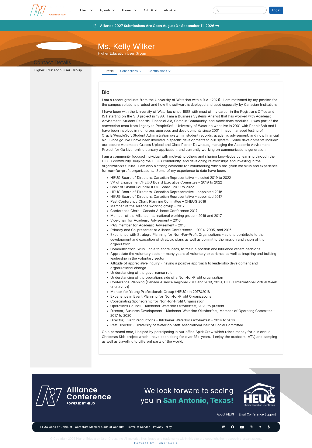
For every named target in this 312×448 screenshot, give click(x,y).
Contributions (158, 71)
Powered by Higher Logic (156, 442)
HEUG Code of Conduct (56, 426)
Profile (109, 71)
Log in (276, 10)
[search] (217, 10)
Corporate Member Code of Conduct (99, 426)
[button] (86, 10)
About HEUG (225, 414)
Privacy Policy (162, 426)
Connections (129, 71)
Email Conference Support (257, 414)
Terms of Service (138, 426)
